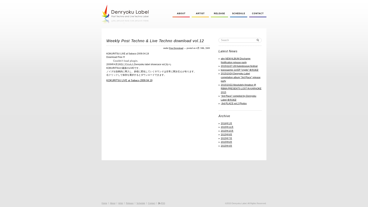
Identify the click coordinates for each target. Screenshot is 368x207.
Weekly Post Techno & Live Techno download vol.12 (155, 41)
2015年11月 (227, 127)
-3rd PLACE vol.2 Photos (234, 103)
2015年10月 (227, 131)
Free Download (176, 47)
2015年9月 (226, 134)
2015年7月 (226, 138)
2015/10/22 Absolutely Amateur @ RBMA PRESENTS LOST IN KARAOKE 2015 (241, 89)
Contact (258, 13)
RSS (163, 203)
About (181, 13)
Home (104, 203)
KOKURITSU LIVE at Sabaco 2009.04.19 (129, 80)
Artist (200, 13)
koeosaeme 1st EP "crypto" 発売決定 (240, 70)
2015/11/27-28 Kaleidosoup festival (239, 66)
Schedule (238, 13)
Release (219, 13)
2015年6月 (226, 142)
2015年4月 (226, 146)
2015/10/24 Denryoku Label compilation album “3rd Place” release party (240, 77)
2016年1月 (226, 123)
